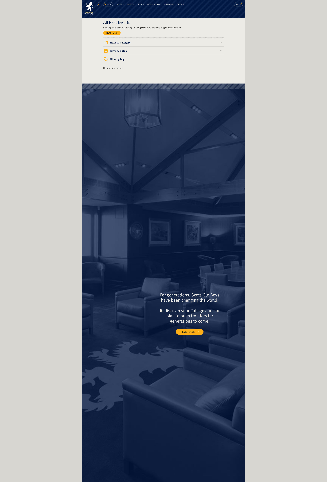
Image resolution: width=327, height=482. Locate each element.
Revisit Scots (188, 331)
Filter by (120, 42)
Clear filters (112, 32)
